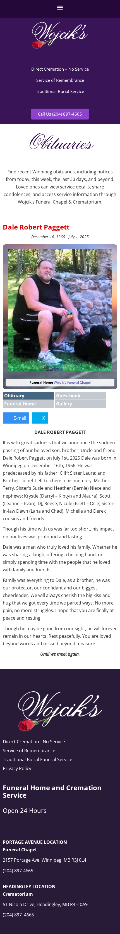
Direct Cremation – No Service (60, 69)
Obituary (14, 396)
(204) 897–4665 (18, 915)
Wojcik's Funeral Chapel (72, 382)
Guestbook (68, 396)
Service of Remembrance (60, 80)
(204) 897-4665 (18, 871)
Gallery (64, 404)
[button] (60, 7)
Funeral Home (20, 404)
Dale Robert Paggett (36, 226)
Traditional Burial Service (60, 91)
